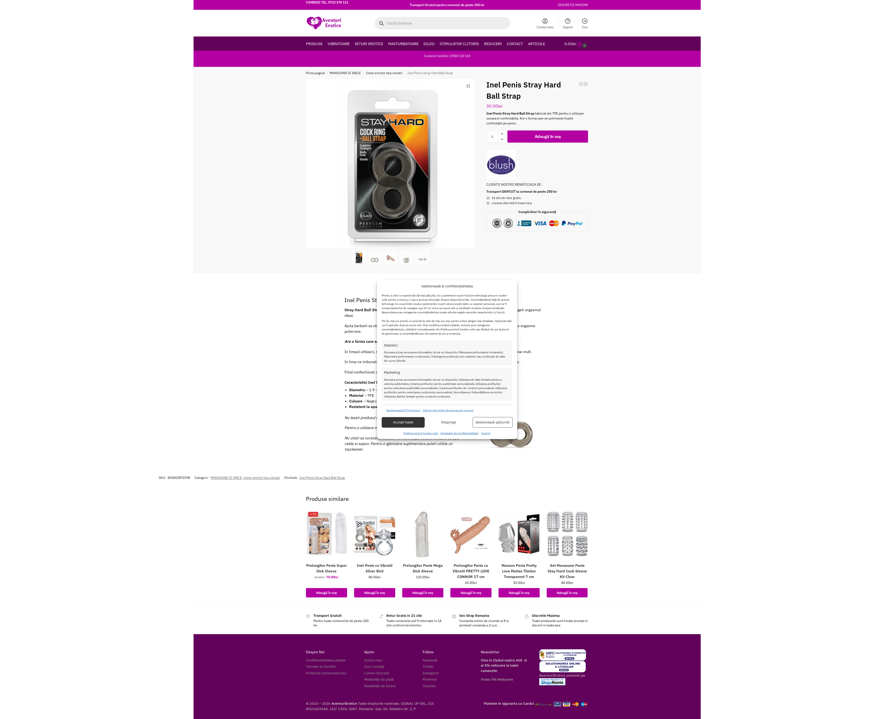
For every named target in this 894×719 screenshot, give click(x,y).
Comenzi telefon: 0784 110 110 (447, 56)
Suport (568, 27)
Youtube (429, 686)
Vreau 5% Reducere (497, 679)
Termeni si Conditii (321, 666)
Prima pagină (315, 73)
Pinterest (430, 679)
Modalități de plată (379, 679)
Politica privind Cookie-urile (421, 433)
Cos (585, 27)
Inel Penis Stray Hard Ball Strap (322, 478)
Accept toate (403, 422)
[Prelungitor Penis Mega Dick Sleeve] (422, 534)
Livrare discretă (376, 673)
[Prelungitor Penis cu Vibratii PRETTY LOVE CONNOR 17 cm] (471, 534)
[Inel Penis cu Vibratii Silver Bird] (374, 534)
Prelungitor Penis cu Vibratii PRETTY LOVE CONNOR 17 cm (470, 571)
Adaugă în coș (548, 136)
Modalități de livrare (380, 686)
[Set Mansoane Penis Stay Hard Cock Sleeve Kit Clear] (567, 534)
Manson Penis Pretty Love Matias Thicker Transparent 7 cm (519, 571)
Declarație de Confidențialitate (460, 433)
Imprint (485, 433)
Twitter (428, 666)
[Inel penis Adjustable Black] (581, 84)
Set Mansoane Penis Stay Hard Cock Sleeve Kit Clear (567, 571)
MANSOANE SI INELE (345, 73)
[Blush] (501, 164)
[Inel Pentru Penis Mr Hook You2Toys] (585, 84)
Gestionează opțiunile (492, 422)
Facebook (430, 660)
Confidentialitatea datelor (326, 660)
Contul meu (545, 27)
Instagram (431, 673)
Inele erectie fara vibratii (384, 73)
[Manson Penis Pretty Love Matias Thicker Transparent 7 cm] (519, 534)
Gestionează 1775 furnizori (403, 410)
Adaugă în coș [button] (326, 593)
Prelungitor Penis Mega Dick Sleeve (423, 568)
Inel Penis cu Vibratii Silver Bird (374, 568)
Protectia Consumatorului (326, 673)
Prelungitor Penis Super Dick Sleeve (326, 568)
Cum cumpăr (374, 666)
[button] (576, 44)
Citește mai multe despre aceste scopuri (448, 410)
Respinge (448, 422)
